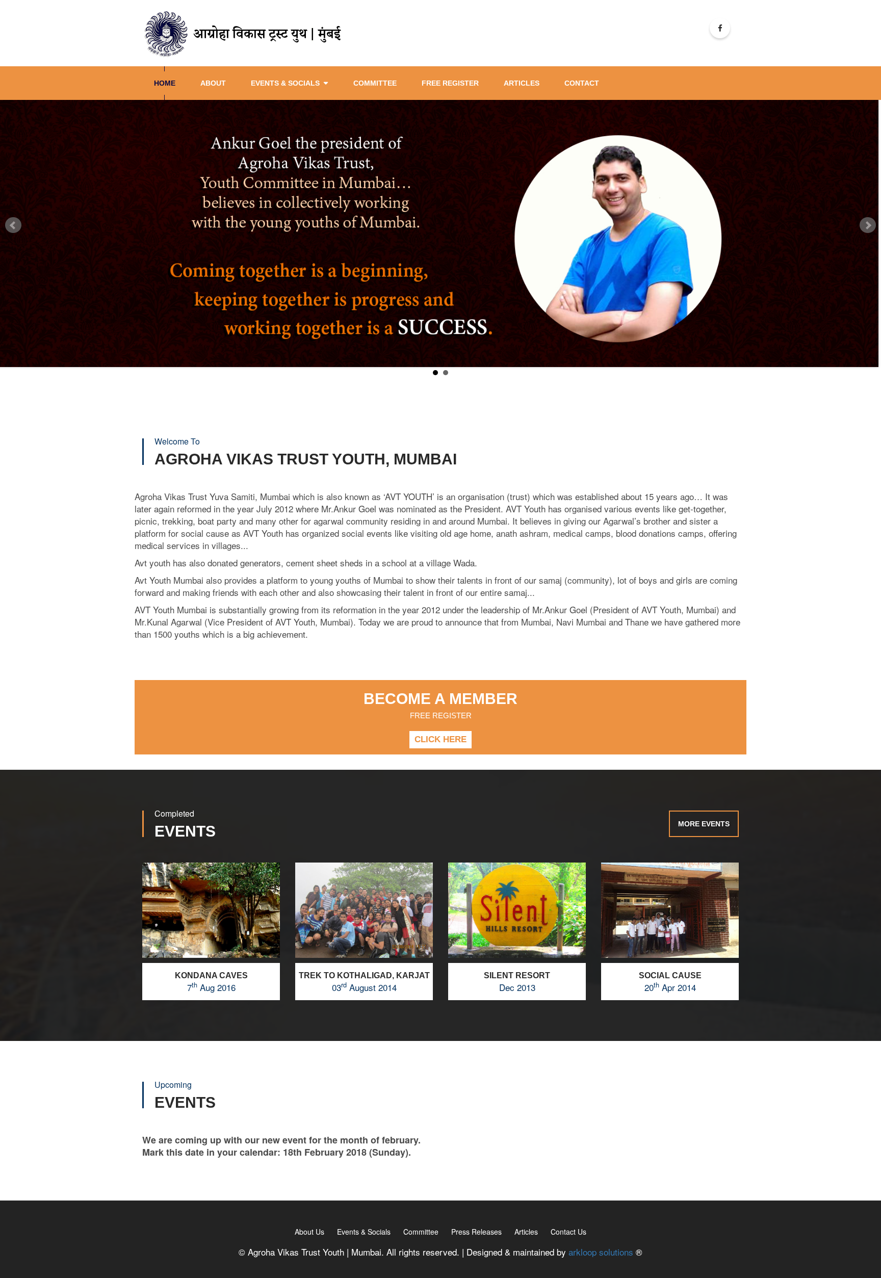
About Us (309, 1232)
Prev (13, 225)
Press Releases (476, 1232)
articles (521, 83)
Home (164, 83)
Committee (375, 83)
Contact (581, 83)
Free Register (450, 83)
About (213, 83)
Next (868, 225)
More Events (704, 824)
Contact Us (568, 1232)
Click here (440, 739)
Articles (526, 1232)
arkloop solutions (600, 1251)
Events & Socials (285, 83)
